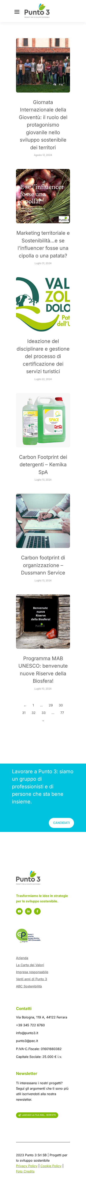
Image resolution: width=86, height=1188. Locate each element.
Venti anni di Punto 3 (31, 979)
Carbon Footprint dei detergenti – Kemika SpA (43, 464)
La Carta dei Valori (30, 965)
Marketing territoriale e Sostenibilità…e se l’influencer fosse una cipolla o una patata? (43, 244)
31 (24, 713)
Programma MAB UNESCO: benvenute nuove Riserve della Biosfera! (43, 669)
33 (44, 713)
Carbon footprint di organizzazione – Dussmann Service (43, 565)
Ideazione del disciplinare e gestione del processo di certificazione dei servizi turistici (43, 356)
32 (34, 713)
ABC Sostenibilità (29, 986)
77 (62, 713)
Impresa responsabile (32, 972)
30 (61, 705)
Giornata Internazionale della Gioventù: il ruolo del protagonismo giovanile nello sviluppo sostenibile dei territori (43, 124)
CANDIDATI (61, 823)
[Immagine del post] (43, 65)
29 (51, 705)
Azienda (22, 958)
